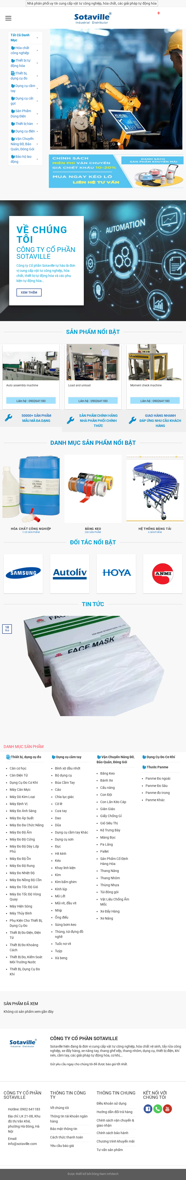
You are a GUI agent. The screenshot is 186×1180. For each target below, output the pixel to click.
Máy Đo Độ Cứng (22, 839)
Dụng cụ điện (25, 131)
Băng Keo (107, 773)
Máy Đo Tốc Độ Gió (24, 887)
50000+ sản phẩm (36, 415)
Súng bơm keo (65, 925)
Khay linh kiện (65, 868)
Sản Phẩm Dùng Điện (21, 113)
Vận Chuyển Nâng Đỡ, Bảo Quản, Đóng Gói (22, 144)
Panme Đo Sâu (157, 786)
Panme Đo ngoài (158, 778)
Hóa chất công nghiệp (20, 50)
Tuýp (58, 951)
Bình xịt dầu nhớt (67, 768)
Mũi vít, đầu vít (66, 903)
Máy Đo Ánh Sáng (23, 811)
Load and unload (79, 385)
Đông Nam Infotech (105, 1174)
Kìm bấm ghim (66, 882)
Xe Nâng (106, 918)
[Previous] (58, 89)
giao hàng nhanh (160, 415)
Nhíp (58, 910)
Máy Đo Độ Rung (22, 866)
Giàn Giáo (107, 809)
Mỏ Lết (60, 896)
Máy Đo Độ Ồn (20, 859)
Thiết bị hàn (24, 124)
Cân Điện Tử (19, 775)
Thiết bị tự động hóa (21, 62)
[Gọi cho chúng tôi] (157, 1108)
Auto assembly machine (22, 385)
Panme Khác (155, 800)
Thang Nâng (109, 871)
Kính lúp (61, 889)
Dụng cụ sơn (64, 839)
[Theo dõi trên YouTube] (167, 1108)
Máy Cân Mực (20, 789)
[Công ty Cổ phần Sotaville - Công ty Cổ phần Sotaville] (93, 18)
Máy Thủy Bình (21, 913)
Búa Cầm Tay (65, 782)
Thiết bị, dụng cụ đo (19, 75)
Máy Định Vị (18, 804)
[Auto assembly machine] (31, 375)
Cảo (58, 789)
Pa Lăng (106, 844)
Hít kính (60, 854)
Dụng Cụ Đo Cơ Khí (24, 782)
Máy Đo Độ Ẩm (21, 832)
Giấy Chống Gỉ (111, 816)
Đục (58, 846)
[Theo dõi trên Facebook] (148, 1108)
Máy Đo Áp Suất (22, 818)
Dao (58, 818)
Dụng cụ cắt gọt (22, 100)
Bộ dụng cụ (63, 775)
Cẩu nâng (107, 788)
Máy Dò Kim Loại (22, 797)
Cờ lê (58, 804)
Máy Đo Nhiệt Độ (22, 873)
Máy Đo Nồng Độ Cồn (26, 880)
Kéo (58, 861)
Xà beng (61, 958)
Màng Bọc (108, 837)
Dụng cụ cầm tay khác (71, 832)
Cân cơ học (18, 768)
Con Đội (106, 795)
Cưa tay (61, 811)
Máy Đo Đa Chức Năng (27, 825)
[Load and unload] (93, 375)
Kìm (58, 875)
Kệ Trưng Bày (110, 830)
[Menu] (8, 18)
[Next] (173, 89)
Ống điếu (61, 917)
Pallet (104, 851)
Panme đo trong (158, 793)
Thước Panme (157, 767)
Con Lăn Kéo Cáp (113, 802)
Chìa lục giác (64, 797)
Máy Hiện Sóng (21, 906)
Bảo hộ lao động (21, 159)
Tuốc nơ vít (63, 944)
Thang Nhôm (110, 878)
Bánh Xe (106, 780)
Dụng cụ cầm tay (23, 88)
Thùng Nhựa (109, 885)
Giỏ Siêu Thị (109, 823)
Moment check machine (146, 385)
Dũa (58, 825)
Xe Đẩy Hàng (110, 911)
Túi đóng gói (109, 892)
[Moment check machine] (155, 375)
